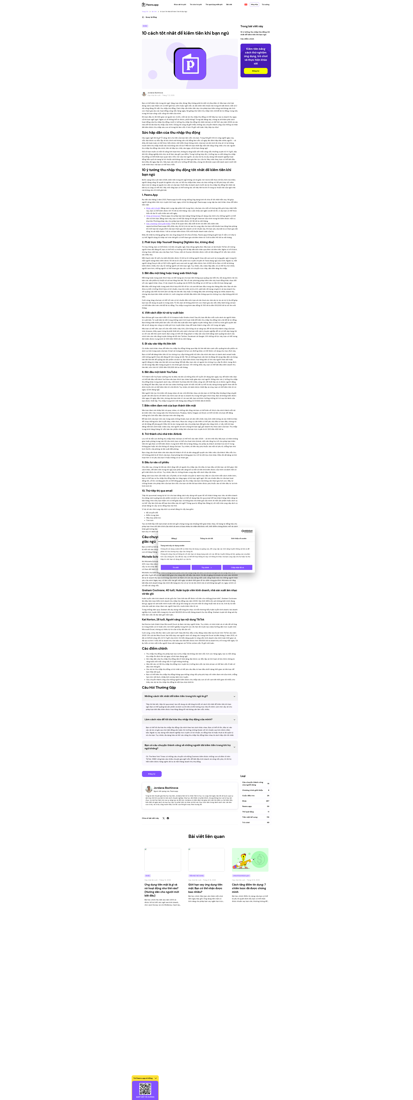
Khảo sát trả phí (153, 208)
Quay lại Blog (151, 17)
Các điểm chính (247, 39)
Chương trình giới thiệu (252, 790)
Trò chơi (246, 822)
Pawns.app (247, 806)
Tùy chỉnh (205, 567)
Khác (145, 26)
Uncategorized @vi (241, 876)
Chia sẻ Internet (153, 216)
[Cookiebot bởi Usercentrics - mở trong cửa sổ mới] (243, 531)
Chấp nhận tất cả (237, 567)
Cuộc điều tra (248, 795)
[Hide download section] (155, 1078)
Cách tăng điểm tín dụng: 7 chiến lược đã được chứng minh (249, 888)
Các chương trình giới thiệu (158, 224)
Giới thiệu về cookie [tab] (238, 538)
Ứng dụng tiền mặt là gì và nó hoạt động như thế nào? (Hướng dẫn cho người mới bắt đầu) (162, 890)
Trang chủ (145, 11)
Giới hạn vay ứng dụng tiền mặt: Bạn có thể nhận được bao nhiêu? (205, 888)
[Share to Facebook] (168, 818)
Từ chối (176, 567)
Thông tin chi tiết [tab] (206, 538)
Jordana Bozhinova (155, 93)
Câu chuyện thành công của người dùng (252, 783)
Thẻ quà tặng (248, 812)
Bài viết (154, 11)
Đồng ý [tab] (174, 538)
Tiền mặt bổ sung (249, 817)
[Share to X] (163, 818)
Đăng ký (151, 774)
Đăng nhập (254, 4)
